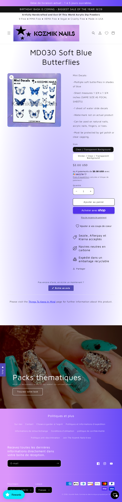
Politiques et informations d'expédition (85, 424)
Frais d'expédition (81, 177)
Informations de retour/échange (31, 431)
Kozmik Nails (74, 494)
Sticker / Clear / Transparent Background (93, 157)
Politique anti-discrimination (45, 437)
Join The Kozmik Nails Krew (77, 437)
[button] (9, 33)
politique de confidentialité (91, 431)
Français (42, 490)
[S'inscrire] (57, 463)
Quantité (77, 185)
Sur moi (18, 424)
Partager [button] (80, 268)
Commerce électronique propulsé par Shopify (97, 494)
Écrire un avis (64, 289)
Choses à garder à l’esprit (49, 424)
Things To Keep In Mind (42, 301)
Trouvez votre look (27, 391)
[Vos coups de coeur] (106, 33)
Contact (29, 424)
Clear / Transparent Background (93, 149)
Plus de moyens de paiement (94, 217)
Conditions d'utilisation (62, 431)
